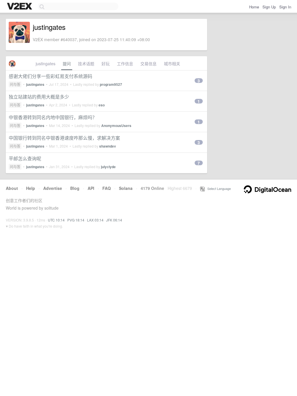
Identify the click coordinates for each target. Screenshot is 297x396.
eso (102, 105)
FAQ (106, 188)
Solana (126, 188)
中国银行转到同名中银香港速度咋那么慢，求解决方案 (64, 138)
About (12, 188)
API (91, 188)
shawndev (107, 146)
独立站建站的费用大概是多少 (39, 96)
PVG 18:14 (75, 219)
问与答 (15, 84)
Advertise (52, 188)
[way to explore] (20, 7)
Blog (74, 188)
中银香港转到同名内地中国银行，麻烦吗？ (53, 117)
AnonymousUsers (116, 125)
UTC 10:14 (56, 219)
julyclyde (108, 166)
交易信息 (148, 63)
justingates (45, 63)
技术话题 (86, 63)
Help (30, 188)
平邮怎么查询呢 (25, 158)
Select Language (218, 188)
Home (254, 7)
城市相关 (172, 63)
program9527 (111, 84)
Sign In (285, 7)
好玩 (106, 63)
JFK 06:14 (114, 219)
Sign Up (269, 7)
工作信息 (125, 63)
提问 (67, 63)
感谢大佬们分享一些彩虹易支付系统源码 (50, 76)
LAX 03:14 (95, 219)
